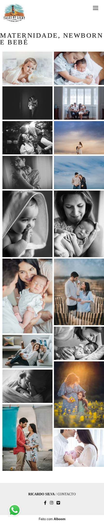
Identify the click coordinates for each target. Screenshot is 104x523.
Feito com (52, 519)
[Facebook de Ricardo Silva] (45, 503)
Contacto (67, 494)
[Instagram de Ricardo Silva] (51, 503)
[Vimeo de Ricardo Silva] (58, 503)
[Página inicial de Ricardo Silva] (14, 13)
